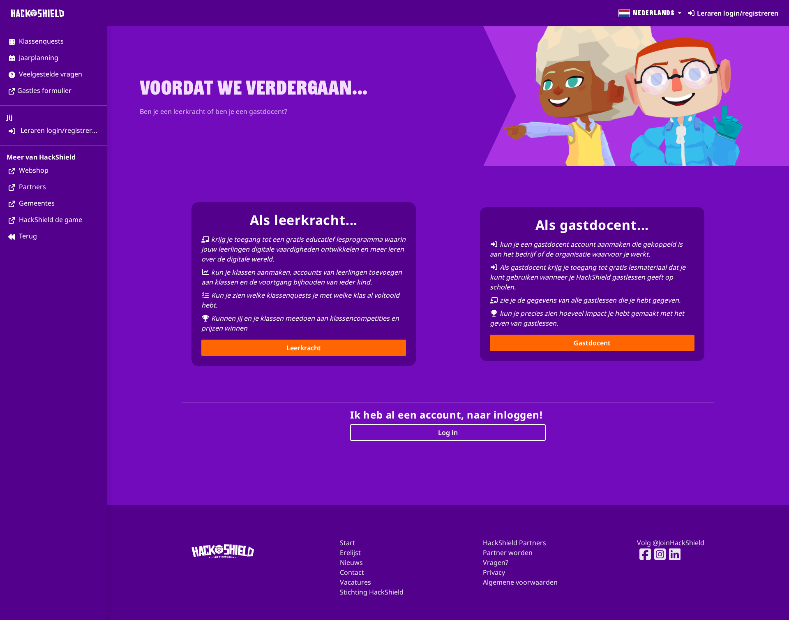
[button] (649, 13)
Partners (31, 186)
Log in (448, 432)
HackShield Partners (514, 542)
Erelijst (350, 552)
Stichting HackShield (372, 592)
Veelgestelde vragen (49, 74)
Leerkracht (303, 347)
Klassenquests (40, 41)
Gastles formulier (44, 90)
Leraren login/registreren (59, 130)
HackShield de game (49, 219)
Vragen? (495, 562)
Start (347, 542)
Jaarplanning (37, 57)
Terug (27, 236)
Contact (352, 572)
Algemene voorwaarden (520, 582)
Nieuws (351, 562)
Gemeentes (36, 203)
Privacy (494, 572)
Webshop (32, 170)
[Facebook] (642, 554)
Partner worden (508, 552)
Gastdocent (592, 342)
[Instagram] (657, 554)
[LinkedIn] (672, 554)
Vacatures (355, 582)
